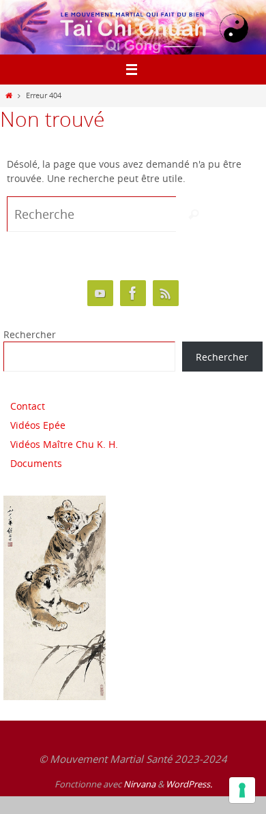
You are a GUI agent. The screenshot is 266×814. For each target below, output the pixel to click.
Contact (27, 406)
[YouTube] (100, 293)
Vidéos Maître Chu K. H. (64, 444)
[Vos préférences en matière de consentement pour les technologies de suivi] (242, 790)
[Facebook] (133, 293)
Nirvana (139, 784)
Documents (36, 463)
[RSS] (166, 293)
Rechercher (29, 334)
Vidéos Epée (37, 425)
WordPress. (189, 784)
